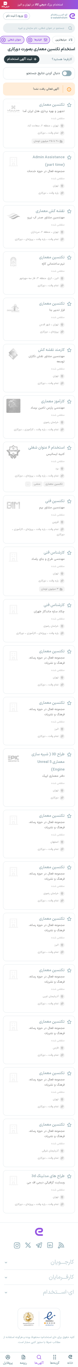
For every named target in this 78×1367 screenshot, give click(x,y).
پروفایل (8, 1363)
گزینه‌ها (54, 1363)
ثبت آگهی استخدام (20, 59)
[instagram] (17, 1245)
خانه (70, 1363)
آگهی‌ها (39, 1363)
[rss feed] (61, 1245)
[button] (63, 40)
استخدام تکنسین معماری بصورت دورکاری (41, 49)
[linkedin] (50, 1245)
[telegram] (39, 1245)
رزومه (23, 1363)
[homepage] (39, 1232)
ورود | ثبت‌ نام (14, 16)
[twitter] (28, 1245)
